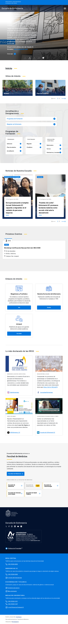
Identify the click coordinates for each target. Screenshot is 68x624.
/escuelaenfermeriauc (46, 392)
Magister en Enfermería (31, 124)
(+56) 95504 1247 (13, 604)
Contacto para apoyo (14, 588)
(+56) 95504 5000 (13, 574)
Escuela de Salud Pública (33, 493)
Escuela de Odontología (51, 485)
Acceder (19, 333)
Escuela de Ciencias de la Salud (15, 493)
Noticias (40, 177)
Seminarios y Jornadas (54, 152)
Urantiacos (18, 617)
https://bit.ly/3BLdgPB (50, 387)
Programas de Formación (31, 119)
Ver (19, 307)
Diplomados (54, 145)
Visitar (49, 307)
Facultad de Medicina (15, 474)
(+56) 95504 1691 (13, 601)
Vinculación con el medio (12, 177)
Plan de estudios (14, 147)
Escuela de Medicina (15, 485)
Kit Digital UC (15, 621)
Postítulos (34, 147)
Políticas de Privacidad (13, 548)
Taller (6, 244)
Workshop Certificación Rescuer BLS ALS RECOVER (22, 248)
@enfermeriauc (14, 392)
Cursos (54, 148)
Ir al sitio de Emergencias (15, 577)
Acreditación (14, 151)
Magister (34, 143)
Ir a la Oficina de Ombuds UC (16, 607)
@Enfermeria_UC (15, 432)
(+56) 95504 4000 (13, 564)
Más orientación (12, 591)
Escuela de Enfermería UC (47, 432)
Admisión (14, 143)
